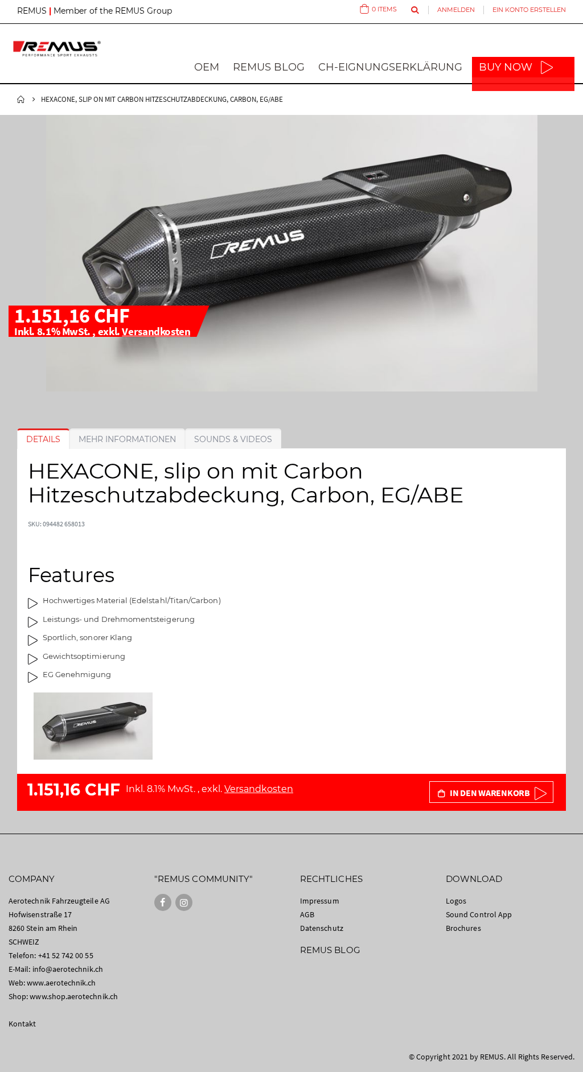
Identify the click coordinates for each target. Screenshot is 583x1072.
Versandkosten (156, 331)
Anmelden (456, 10)
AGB (307, 914)
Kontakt (22, 1024)
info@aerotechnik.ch (67, 969)
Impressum (319, 901)
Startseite (21, 99)
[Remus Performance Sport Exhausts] (57, 48)
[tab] (43, 439)
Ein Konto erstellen (529, 10)
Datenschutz (321, 928)
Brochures (463, 928)
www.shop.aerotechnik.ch (74, 996)
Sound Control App (479, 914)
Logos (456, 901)
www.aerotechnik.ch (61, 983)
